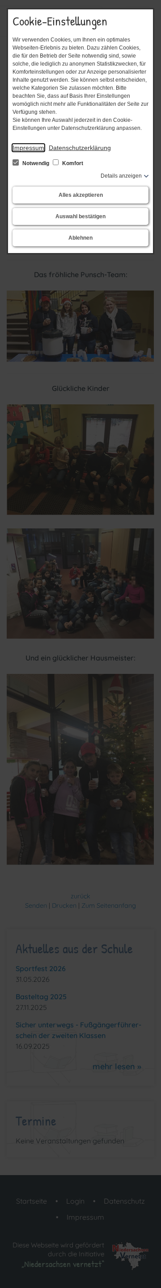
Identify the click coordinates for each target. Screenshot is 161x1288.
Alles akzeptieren (81, 195)
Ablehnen (80, 238)
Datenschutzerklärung (80, 147)
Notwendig (36, 163)
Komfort (72, 163)
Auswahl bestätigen (80, 216)
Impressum (28, 147)
